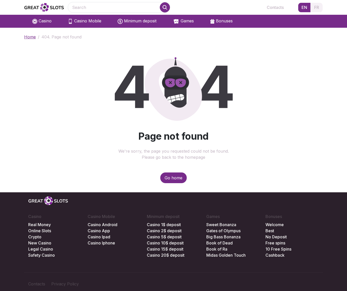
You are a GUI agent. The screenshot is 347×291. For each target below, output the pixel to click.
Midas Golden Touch (226, 255)
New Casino (39, 242)
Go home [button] (173, 177)
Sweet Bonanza (221, 224)
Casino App (99, 230)
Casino (44, 20)
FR (316, 7)
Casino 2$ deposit (164, 230)
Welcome (274, 224)
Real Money (39, 224)
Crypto (34, 236)
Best (269, 230)
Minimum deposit (139, 20)
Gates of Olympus (223, 230)
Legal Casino (40, 249)
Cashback (275, 255)
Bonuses (224, 20)
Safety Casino (41, 255)
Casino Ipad (99, 236)
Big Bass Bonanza (223, 236)
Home (30, 36)
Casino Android (102, 224)
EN (304, 7)
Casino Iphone (101, 242)
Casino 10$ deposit (165, 242)
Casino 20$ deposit (165, 255)
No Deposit (276, 236)
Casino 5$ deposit (164, 236)
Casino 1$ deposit (164, 224)
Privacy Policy (65, 283)
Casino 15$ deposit (165, 249)
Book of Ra (216, 249)
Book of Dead (219, 242)
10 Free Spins (278, 249)
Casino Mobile (87, 20)
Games (186, 20)
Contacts (275, 7)
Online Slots (39, 230)
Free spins (275, 242)
